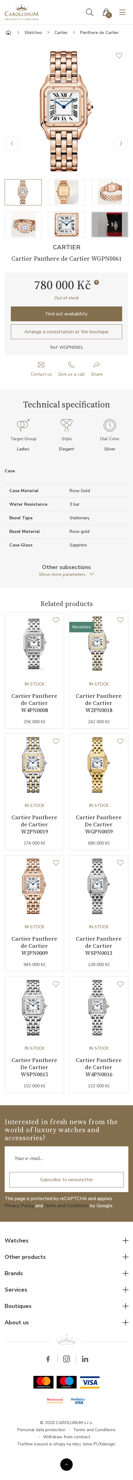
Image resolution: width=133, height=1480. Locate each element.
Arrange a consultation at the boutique (66, 331)
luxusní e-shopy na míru (57, 1444)
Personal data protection (41, 1430)
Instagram (66, 1359)
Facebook (48, 1359)
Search (90, 12)
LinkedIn (85, 1359)
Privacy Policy (19, 1206)
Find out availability (66, 313)
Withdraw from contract (66, 1437)
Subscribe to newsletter (66, 1179)
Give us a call (71, 374)
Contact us (41, 374)
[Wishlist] (56, 620)
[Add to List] (122, 55)
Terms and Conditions (66, 1206)
